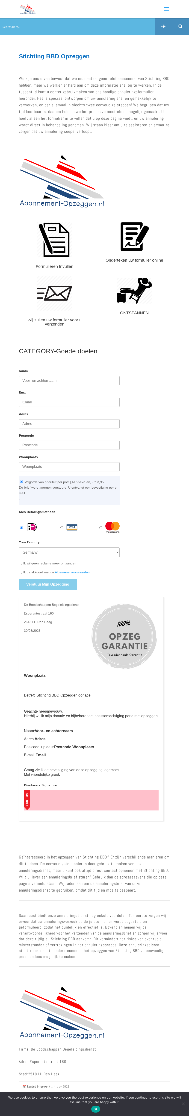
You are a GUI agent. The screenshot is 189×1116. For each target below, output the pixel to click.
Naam (23, 371)
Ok (96, 1109)
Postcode (26, 435)
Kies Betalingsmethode (37, 512)
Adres (23, 414)
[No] (183, 1104)
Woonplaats (28, 457)
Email (23, 392)
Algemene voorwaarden (72, 572)
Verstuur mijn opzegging (47, 584)
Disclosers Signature (40, 785)
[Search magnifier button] (180, 26)
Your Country (29, 542)
